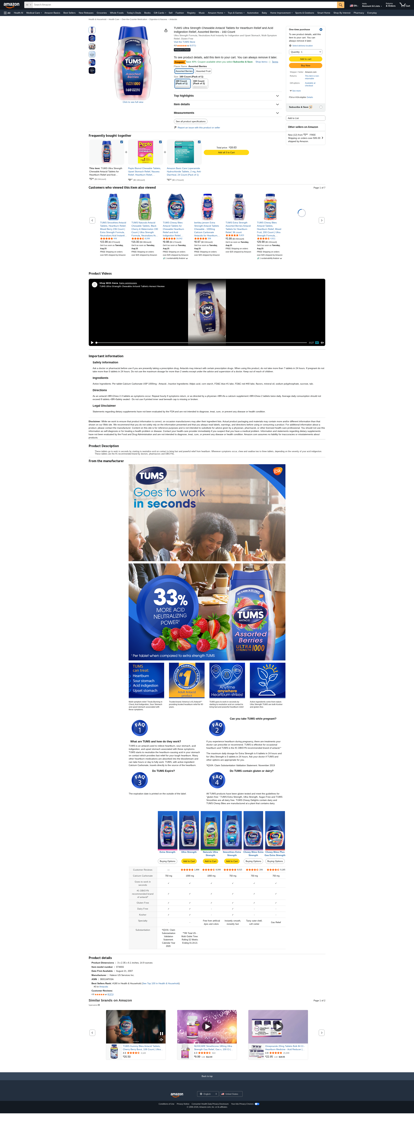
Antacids (173, 19)
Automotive (253, 12)
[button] (7, 13)
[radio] (92, 30)
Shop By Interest (341, 12)
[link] (145, 152)
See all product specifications (191, 121)
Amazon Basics (52, 12)
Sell (170, 12)
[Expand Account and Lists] (381, 6)
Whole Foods (117, 12)
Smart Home (323, 12)
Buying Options (167, 861)
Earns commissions (128, 283)
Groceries (102, 12)
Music (202, 12)
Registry (191, 12)
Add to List (293, 118)
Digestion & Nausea (158, 19)
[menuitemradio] (317, 342)
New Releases (86, 12)
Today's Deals (134, 12)
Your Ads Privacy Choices (242, 1104)
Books (147, 12)
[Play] (91, 342)
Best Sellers (69, 12)
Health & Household (97, 19)
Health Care (114, 19)
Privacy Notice (183, 1104)
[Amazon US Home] (177, 1095)
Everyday (372, 12)
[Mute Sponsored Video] (161, 1040)
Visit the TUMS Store (184, 42)
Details (310, 97)
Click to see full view (133, 102)
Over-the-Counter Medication (134, 19)
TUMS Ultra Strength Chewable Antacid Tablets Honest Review (132, 286)
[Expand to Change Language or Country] (216, 1094)
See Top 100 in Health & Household (160, 983)
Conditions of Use (166, 1104)
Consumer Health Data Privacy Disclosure (210, 1104)
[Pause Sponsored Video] (161, 1034)
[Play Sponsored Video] (207, 1026)
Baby (264, 12)
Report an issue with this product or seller (199, 127)
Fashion (180, 12)
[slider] (201, 342)
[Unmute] (322, 342)
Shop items (261, 61)
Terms (275, 61)
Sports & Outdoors (304, 12)
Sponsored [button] (93, 1005)
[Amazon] (12, 5)
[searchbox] (185, 5)
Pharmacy (359, 12)
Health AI (18, 12)
